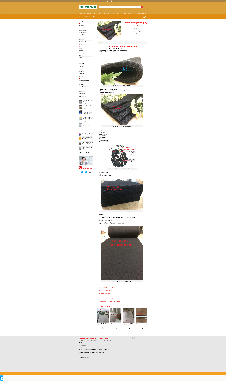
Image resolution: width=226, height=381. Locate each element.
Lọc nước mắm (82, 71)
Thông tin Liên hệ (141, 13)
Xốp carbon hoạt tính (83, 59)
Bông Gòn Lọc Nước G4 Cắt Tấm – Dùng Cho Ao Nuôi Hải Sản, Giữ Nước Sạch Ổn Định (102, 325)
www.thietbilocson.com (106, 296)
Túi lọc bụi (81, 57)
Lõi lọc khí (81, 55)
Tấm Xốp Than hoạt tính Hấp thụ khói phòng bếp (122, 211)
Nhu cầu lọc (115, 13)
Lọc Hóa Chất (81, 66)
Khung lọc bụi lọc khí (83, 53)
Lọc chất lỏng (97, 13)
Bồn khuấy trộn (82, 93)
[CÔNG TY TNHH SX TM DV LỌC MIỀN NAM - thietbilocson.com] (88, 7)
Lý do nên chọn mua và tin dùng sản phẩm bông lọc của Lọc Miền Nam (87, 144)
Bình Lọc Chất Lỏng (83, 34)
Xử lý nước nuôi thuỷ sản (91, 16)
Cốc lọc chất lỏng (82, 30)
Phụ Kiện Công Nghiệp (83, 89)
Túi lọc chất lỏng (82, 27)
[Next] (147, 319)
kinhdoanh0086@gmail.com (107, 290)
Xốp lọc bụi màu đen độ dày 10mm (87, 134)
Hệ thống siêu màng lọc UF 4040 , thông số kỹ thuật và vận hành (141, 325)
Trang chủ (83, 13)
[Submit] (142, 7)
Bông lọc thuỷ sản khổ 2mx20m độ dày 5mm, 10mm (128, 325)
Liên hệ (84, 103)
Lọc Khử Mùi (81, 69)
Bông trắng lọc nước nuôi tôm (115, 324)
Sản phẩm (123, 13)
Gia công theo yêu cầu (83, 86)
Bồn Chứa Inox (82, 91)
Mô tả (100, 42)
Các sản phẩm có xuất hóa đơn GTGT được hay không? (87, 139)
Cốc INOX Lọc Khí (82, 50)
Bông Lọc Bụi (81, 48)
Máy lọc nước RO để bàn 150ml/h (87, 148)
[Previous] (97, 319)
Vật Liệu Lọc (81, 39)
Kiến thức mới (131, 13)
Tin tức (139, 0)
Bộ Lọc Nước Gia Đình (83, 37)
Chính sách (143, 0)
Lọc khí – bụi (107, 13)
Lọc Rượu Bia (81, 73)
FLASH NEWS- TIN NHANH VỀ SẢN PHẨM (85, 83)
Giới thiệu (89, 13)
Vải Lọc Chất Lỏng (82, 41)
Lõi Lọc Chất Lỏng (82, 25)
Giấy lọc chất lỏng (82, 32)
